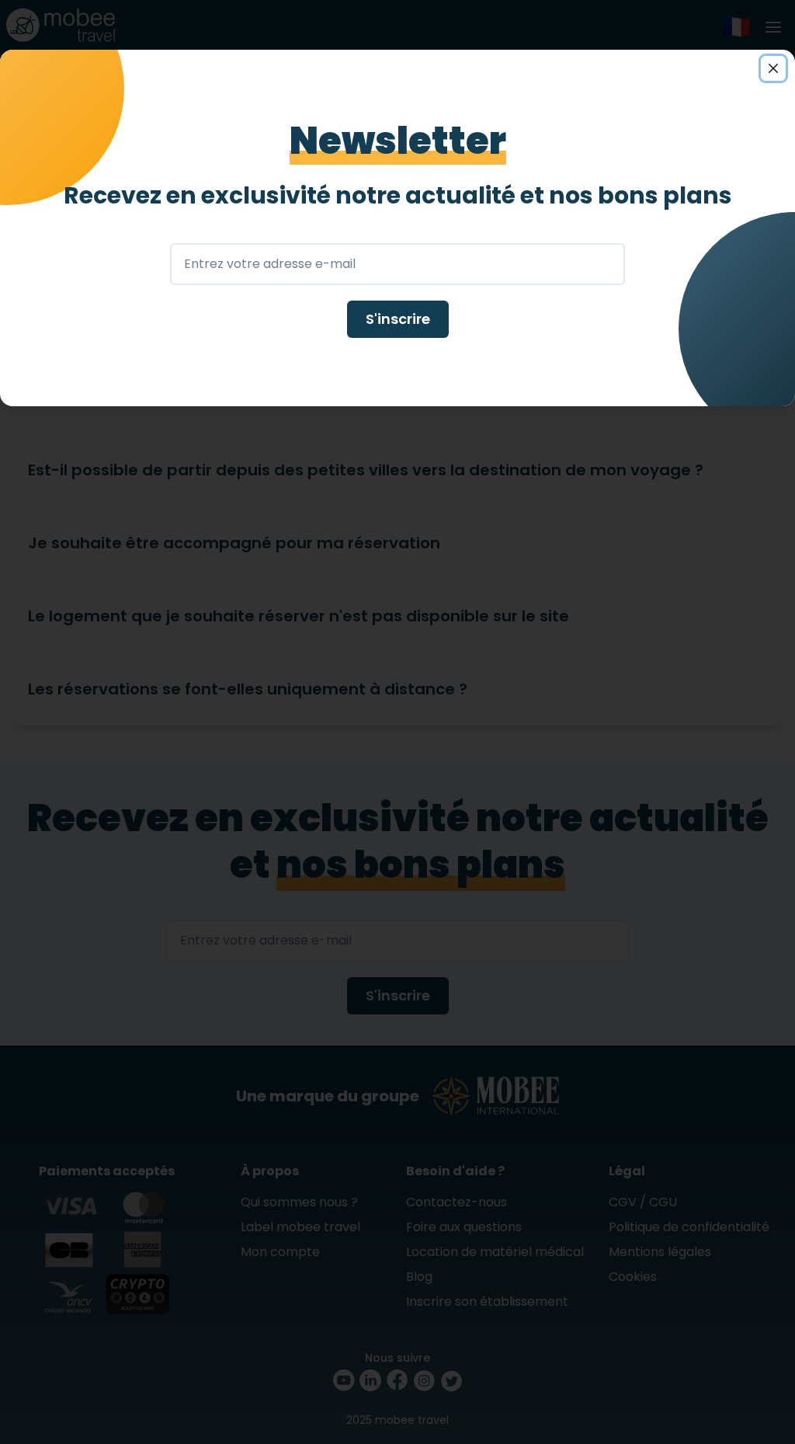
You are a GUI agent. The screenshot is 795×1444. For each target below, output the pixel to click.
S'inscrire (398, 319)
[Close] (773, 68)
